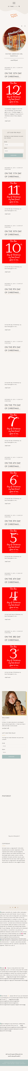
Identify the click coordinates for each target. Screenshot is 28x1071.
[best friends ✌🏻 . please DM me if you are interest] (14, 1009)
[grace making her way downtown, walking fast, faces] (14, 1037)
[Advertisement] (14, 777)
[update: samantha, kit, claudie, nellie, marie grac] (14, 925)
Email (5, 141)
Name (5, 148)
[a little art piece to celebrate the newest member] (14, 953)
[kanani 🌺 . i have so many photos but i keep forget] (14, 981)
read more (7, 121)
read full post (14, 60)
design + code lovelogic (18, 1063)
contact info (5, 728)
